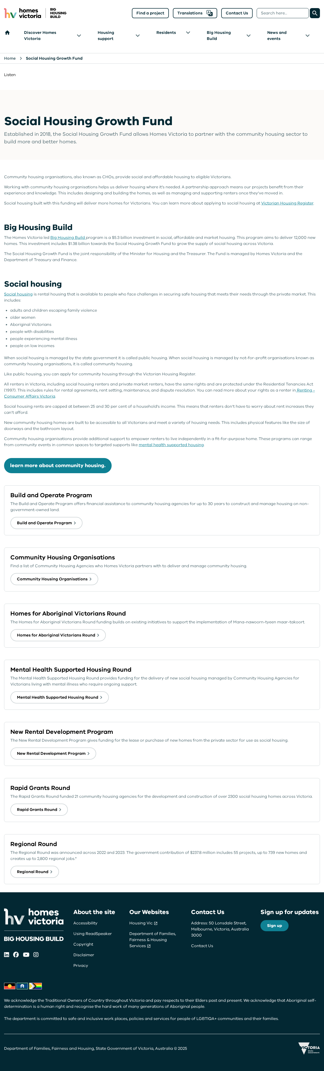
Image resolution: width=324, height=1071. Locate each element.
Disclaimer (83, 955)
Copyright (83, 944)
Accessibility (85, 923)
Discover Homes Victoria (40, 35)
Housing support (106, 35)
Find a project (150, 13)
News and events (277, 35)
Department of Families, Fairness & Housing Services (152, 940)
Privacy (80, 965)
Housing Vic (141, 923)
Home (10, 58)
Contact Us (237, 13)
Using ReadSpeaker (92, 934)
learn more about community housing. (58, 465)
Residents (166, 32)
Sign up (274, 925)
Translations (189, 13)
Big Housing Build (219, 35)
